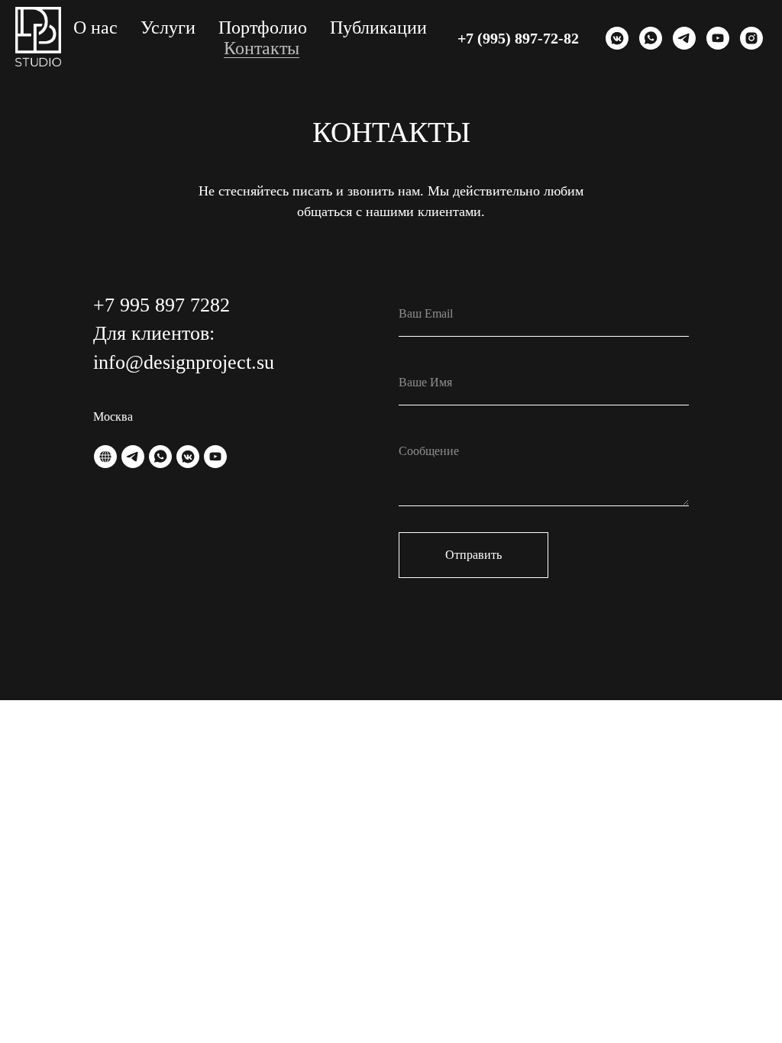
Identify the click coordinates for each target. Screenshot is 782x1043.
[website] (105, 456)
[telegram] (684, 38)
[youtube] (717, 38)
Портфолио (262, 27)
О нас (95, 27)
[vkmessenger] (617, 38)
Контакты (261, 48)
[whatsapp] (650, 38)
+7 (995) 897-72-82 (518, 38)
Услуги (168, 27)
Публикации (378, 27)
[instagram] (751, 38)
